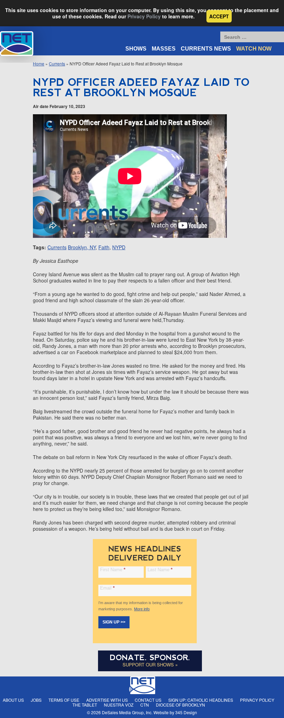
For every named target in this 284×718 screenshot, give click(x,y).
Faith (103, 247)
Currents (57, 63)
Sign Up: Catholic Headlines (200, 700)
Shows (136, 49)
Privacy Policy (144, 16)
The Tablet (84, 705)
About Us (13, 700)
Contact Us (148, 700)
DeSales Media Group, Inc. (127, 712)
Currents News (206, 49)
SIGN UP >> (114, 622)
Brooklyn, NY (82, 247)
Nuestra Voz (118, 705)
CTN (144, 705)
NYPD (118, 247)
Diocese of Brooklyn (180, 705)
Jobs (36, 700)
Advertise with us (107, 700)
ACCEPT (219, 16)
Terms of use (63, 700)
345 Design (186, 712)
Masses (164, 49)
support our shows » (150, 664)
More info (142, 609)
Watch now (254, 49)
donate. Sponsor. (150, 657)
